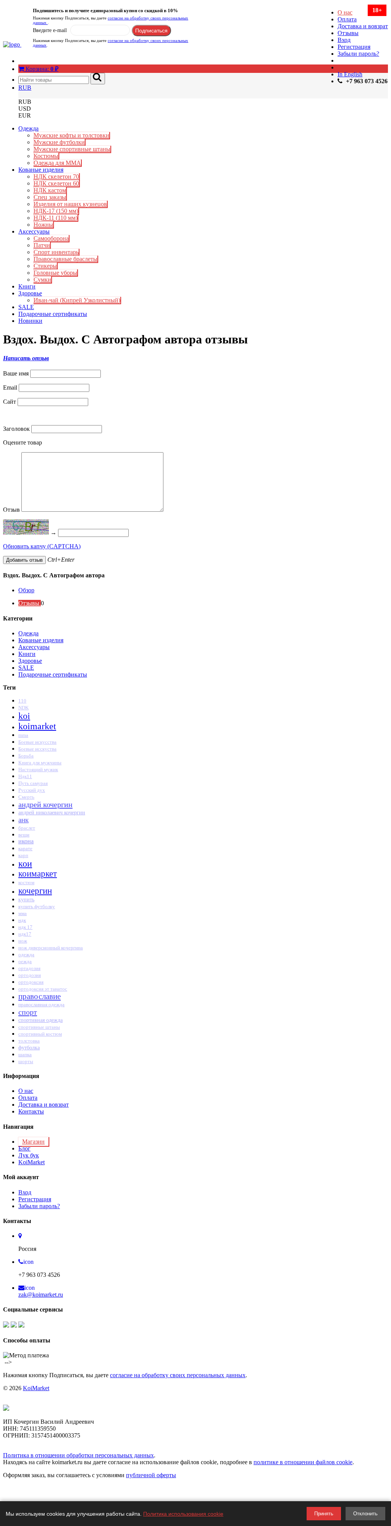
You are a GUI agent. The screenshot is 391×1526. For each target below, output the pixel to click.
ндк (22, 920)
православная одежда (41, 1004)
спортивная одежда (40, 1020)
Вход (344, 40)
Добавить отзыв (24, 560)
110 (22, 701)
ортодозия (29, 975)
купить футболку (36, 906)
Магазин (33, 1141)
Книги (27, 286)
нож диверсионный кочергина (50, 948)
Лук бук (28, 1155)
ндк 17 (25, 927)
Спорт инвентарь (56, 252)
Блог (24, 1148)
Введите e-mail (50, 30)
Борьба (26, 756)
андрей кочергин (45, 804)
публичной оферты (151, 1475)
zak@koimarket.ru (40, 1294)
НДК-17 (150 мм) (56, 211)
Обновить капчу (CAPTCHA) (42, 546)
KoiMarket (31, 1162)
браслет (26, 828)
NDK (23, 708)
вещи (23, 835)
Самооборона (51, 238)
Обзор (26, 590)
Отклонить (365, 1513)
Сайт (9, 401)
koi (24, 716)
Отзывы (348, 33)
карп (23, 855)
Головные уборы (55, 272)
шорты (25, 1061)
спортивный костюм (40, 1034)
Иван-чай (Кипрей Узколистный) (77, 300)
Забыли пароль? (358, 53)
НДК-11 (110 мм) (56, 217)
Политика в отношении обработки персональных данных (78, 1455)
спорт (27, 1012)
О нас (345, 12)
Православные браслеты (65, 259)
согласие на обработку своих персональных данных (178, 1375)
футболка (29, 1047)
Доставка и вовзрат (363, 26)
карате (25, 848)
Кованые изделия (40, 169)
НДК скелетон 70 (56, 176)
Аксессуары (34, 231)
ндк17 (24, 934)
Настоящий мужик (38, 769)
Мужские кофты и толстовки (71, 135)
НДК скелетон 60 (56, 183)
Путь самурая (33, 783)
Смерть (26, 797)
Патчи (42, 245)
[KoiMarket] (12, 44)
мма (22, 913)
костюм (26, 882)
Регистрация (354, 47)
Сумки (42, 279)
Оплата (347, 19)
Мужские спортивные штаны (72, 149)
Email (10, 387)
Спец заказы (50, 197)
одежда (26, 954)
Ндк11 (25, 776)
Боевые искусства (37, 742)
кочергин (35, 891)
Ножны (43, 224)
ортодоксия (31, 982)
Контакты (31, 1111)
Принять (323, 1513)
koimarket (37, 726)
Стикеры (45, 266)
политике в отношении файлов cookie (303, 1462)
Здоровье (30, 293)
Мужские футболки (59, 142)
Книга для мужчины (39, 762)
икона (26, 841)
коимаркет (37, 873)
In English (350, 74)
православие (39, 996)
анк (23, 820)
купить (26, 899)
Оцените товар (22, 442)
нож (22, 941)
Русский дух (31, 790)
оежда (25, 961)
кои (25, 864)
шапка (25, 1054)
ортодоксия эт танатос (42, 989)
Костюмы (46, 156)
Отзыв (11, 509)
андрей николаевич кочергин (51, 812)
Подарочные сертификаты (52, 314)
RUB (24, 87)
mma (23, 735)
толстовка (29, 1041)
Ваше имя (16, 373)
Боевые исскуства (37, 749)
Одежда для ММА (57, 163)
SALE (26, 307)
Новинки (30, 320)
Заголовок (16, 428)
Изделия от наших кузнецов (70, 204)
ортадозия (29, 968)
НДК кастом (50, 190)
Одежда (28, 128)
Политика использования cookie (183, 1514)
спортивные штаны (39, 1027)
